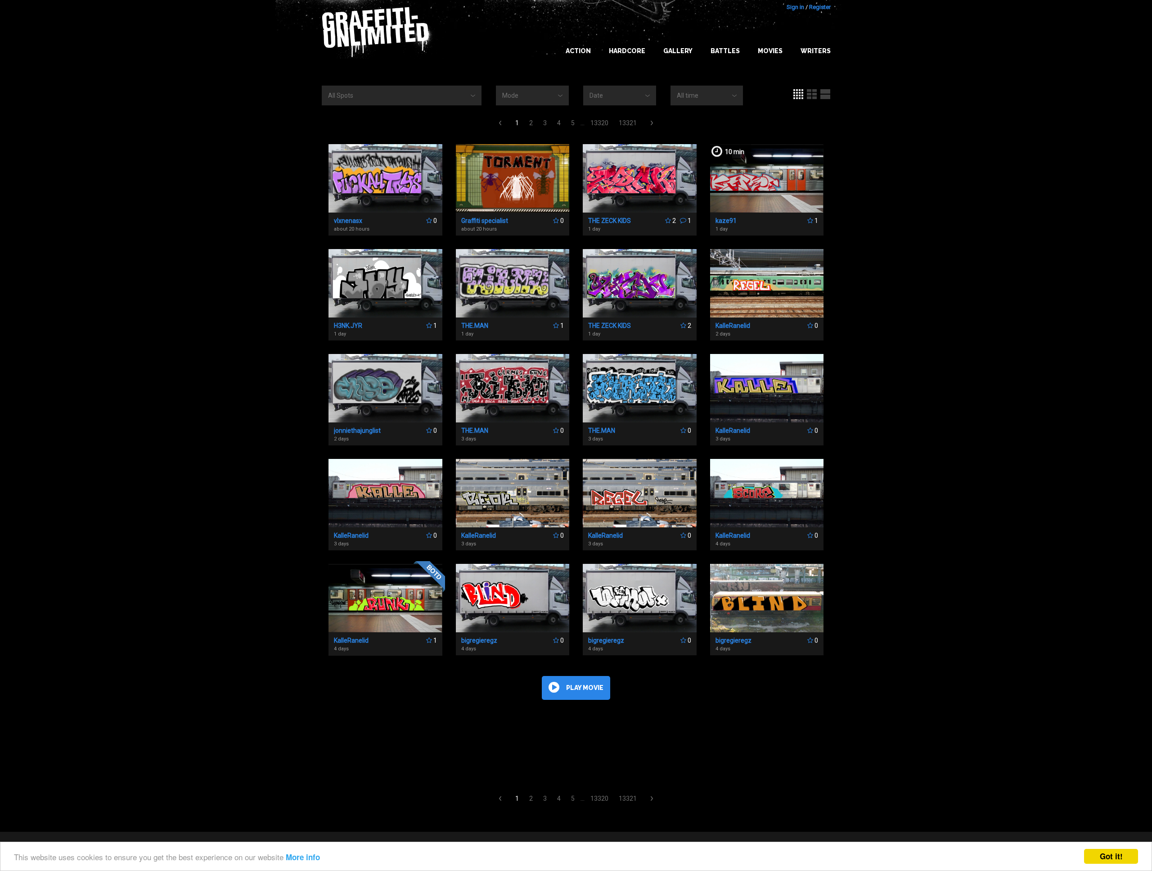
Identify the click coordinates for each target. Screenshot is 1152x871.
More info (303, 857)
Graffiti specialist (484, 220)
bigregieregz (479, 640)
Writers (816, 50)
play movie (584, 687)
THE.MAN (474, 325)
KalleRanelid (733, 325)
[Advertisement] (1116, 692)
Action (578, 50)
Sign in (795, 7)
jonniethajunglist (357, 430)
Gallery (678, 50)
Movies (770, 50)
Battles (725, 50)
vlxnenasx (348, 220)
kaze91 (726, 220)
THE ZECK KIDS (609, 220)
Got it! (1111, 856)
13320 (599, 123)
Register (820, 7)
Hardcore (627, 50)
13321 (628, 123)
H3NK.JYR (348, 325)
